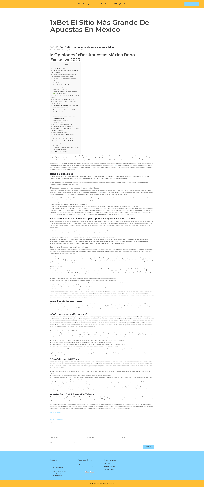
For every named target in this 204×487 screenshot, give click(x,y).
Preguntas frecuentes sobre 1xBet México (66, 147)
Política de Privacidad (109, 466)
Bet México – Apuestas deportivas (63, 87)
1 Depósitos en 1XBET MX (60, 89)
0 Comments (85, 50)
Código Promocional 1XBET (61, 151)
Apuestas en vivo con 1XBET (61, 132)
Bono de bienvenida (59, 68)
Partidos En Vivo (58, 122)
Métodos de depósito (59, 149)
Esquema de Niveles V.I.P (60, 120)
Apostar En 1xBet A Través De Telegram (65, 91)
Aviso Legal (107, 463)
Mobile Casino (57, 83)
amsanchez (76, 50)
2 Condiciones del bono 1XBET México (64, 116)
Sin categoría (66, 50)
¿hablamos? (192, 4)
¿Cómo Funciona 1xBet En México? (63, 99)
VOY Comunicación (109, 483)
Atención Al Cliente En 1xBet (61, 85)
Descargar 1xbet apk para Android (63, 126)
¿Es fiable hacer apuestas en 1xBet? (64, 124)
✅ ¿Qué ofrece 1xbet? (60, 93)
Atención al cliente (58, 118)
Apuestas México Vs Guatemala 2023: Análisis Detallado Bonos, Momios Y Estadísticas (63, 112)
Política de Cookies (109, 469)
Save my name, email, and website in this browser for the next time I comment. (73, 443)
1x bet (115, 165)
